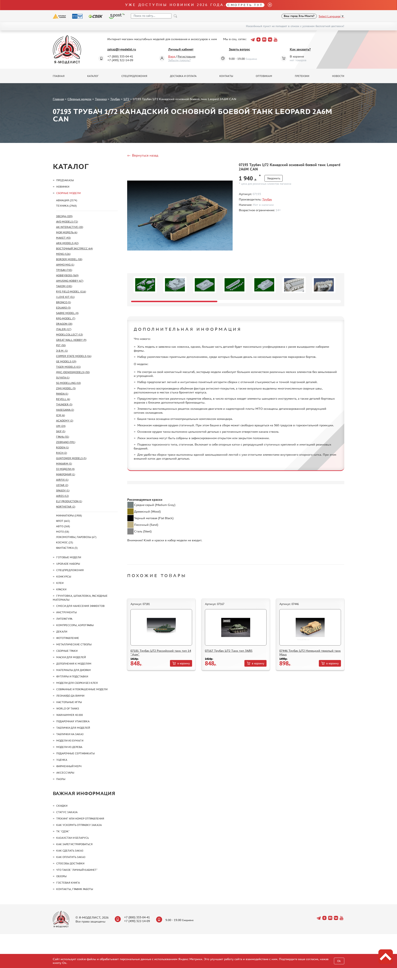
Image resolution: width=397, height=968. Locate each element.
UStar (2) (62, 485)
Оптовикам (264, 76)
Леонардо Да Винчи (70, 695)
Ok (339, 961)
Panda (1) (62, 393)
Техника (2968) (66, 205)
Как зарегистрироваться (74, 844)
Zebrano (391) (65, 442)
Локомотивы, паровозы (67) (76, 537)
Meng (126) (63, 253)
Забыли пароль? (179, 60)
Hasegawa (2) (65, 409)
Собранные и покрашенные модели (82, 689)
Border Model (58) (69, 259)
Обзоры (61, 876)
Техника (101, 99)
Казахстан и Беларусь (72, 837)
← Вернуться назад (142, 155)
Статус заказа (67, 812)
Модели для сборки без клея (77, 682)
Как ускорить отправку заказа (79, 825)
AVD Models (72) (67, 221)
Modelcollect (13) (69, 334)
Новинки (62, 186)
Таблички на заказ (70, 734)
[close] (268, 5)
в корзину (183, 663)
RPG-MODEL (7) (65, 318)
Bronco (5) (63, 302)
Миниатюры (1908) (69, 515)
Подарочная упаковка (73, 721)
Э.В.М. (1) (62, 350)
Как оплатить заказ (70, 857)
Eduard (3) (63, 307)
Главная (59, 76)
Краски (61, 589)
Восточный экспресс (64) (74, 248)
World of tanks (67, 708)
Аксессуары (65, 772)
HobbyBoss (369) (67, 275)
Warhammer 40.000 (69, 714)
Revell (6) (63, 399)
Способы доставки (70, 863)
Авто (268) (63, 526)
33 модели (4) (65, 469)
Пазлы (60, 779)
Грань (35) (62, 436)
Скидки (61, 805)
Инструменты (66, 612)
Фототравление (67, 638)
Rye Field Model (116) (71, 291)
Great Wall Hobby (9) (71, 339)
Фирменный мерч (68, 766)
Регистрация (186, 56)
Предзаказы (65, 180)
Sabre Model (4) (67, 313)
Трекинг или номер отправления (80, 818)
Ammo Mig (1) (65, 264)
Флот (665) (63, 520)
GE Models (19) (66, 361)
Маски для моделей (71, 657)
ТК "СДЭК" (63, 831)
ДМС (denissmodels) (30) (73, 372)
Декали (61, 631)
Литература (64, 618)
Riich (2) (61, 452)
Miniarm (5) (64, 463)
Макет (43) (63, 237)
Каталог (93, 76)
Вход (171, 56)
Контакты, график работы (74, 889)
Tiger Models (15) (68, 366)
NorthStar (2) (65, 506)
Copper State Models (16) (73, 356)
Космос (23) (64, 542)
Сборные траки (67, 650)
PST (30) (61, 345)
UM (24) (61, 426)
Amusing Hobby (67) (69, 280)
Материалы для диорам (73, 670)
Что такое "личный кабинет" (77, 869)
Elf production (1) (69, 501)
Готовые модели (68, 557)
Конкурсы (63, 576)
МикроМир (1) (65, 474)
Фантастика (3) (67, 547)
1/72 (126, 99)
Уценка (61, 759)
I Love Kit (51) (65, 296)
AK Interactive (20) (69, 227)
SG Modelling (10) (68, 383)
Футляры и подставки (72, 676)
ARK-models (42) (67, 243)
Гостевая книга (68, 882)
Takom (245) (64, 286)
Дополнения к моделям (73, 663)
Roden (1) (62, 447)
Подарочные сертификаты (75, 753)
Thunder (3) (64, 404)
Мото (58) (62, 531)
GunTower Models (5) (71, 458)
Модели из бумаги (69, 740)
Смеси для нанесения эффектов (80, 605)
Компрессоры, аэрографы (75, 625)
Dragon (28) (64, 323)
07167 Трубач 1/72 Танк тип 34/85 (228, 650)
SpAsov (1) (62, 490)
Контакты (226, 76)
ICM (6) (60, 415)
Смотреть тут (245, 5)
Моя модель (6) (66, 232)
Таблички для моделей (73, 727)
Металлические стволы (74, 644)
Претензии (302, 76)
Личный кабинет (181, 49)
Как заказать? (300, 49)
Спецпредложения (134, 76)
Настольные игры (69, 702)
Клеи (59, 583)
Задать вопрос (239, 49)
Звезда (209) (64, 216)
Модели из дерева (69, 747)
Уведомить (273, 178)
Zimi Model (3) (66, 388)
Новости (338, 76)
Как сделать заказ (69, 850)
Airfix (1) (62, 479)
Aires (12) (62, 495)
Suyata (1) (62, 377)
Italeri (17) (63, 329)
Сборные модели (79, 99)
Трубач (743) (64, 270)
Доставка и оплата (183, 76)
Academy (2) (64, 420)
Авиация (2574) (66, 200)
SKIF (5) (60, 431)
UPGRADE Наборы (68, 563)
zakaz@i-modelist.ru (121, 49)
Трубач (115, 99)
